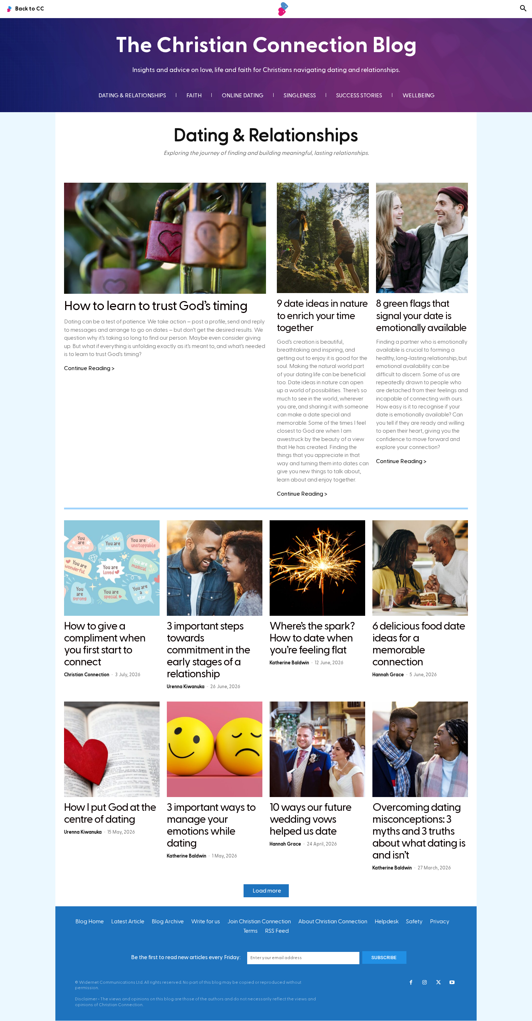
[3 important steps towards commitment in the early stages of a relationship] (214, 568)
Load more (267, 891)
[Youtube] (452, 983)
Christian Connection (86, 675)
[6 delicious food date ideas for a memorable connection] (420, 568)
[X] (438, 983)
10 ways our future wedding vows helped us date (310, 819)
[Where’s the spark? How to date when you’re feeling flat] (317, 568)
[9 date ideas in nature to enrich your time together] (323, 238)
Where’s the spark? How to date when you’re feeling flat (312, 638)
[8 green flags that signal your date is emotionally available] (422, 238)
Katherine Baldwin (289, 663)
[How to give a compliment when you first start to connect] (112, 568)
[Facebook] (411, 983)
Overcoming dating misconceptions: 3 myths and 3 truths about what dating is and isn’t (418, 831)
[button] (523, 9)
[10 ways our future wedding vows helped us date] (317, 749)
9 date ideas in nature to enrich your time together (322, 316)
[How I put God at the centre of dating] (112, 749)
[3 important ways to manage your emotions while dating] (214, 749)
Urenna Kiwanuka (185, 687)
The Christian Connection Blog (266, 45)
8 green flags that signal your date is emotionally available (421, 316)
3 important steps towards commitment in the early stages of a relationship (208, 650)
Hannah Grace (388, 675)
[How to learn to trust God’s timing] (165, 238)
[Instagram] (424, 983)
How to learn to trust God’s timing (156, 306)
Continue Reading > (89, 368)
